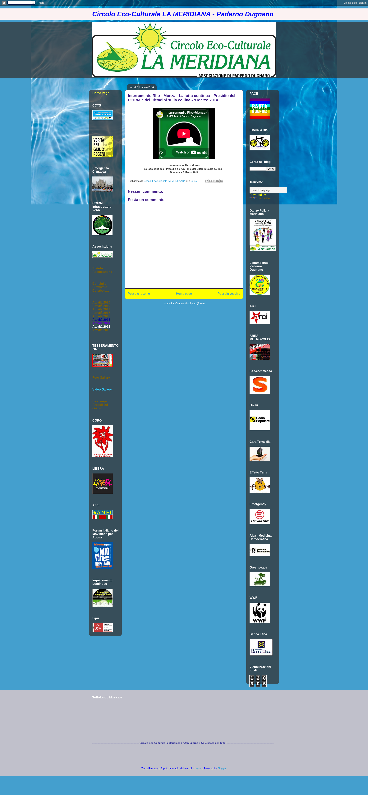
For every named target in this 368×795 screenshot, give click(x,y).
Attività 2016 (101, 316)
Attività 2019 (101, 306)
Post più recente (139, 293)
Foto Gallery (101, 377)
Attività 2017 (101, 312)
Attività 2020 (101, 302)
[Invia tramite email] (207, 181)
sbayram (197, 768)
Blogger (222, 768)
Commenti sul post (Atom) (190, 303)
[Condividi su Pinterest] (221, 181)
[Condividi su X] (214, 181)
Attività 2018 (101, 309)
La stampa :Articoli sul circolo (100, 405)
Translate (263, 198)
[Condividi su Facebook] (218, 181)
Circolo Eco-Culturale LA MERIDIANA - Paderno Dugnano (183, 14)
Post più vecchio (229, 293)
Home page (184, 293)
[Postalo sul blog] (210, 181)
